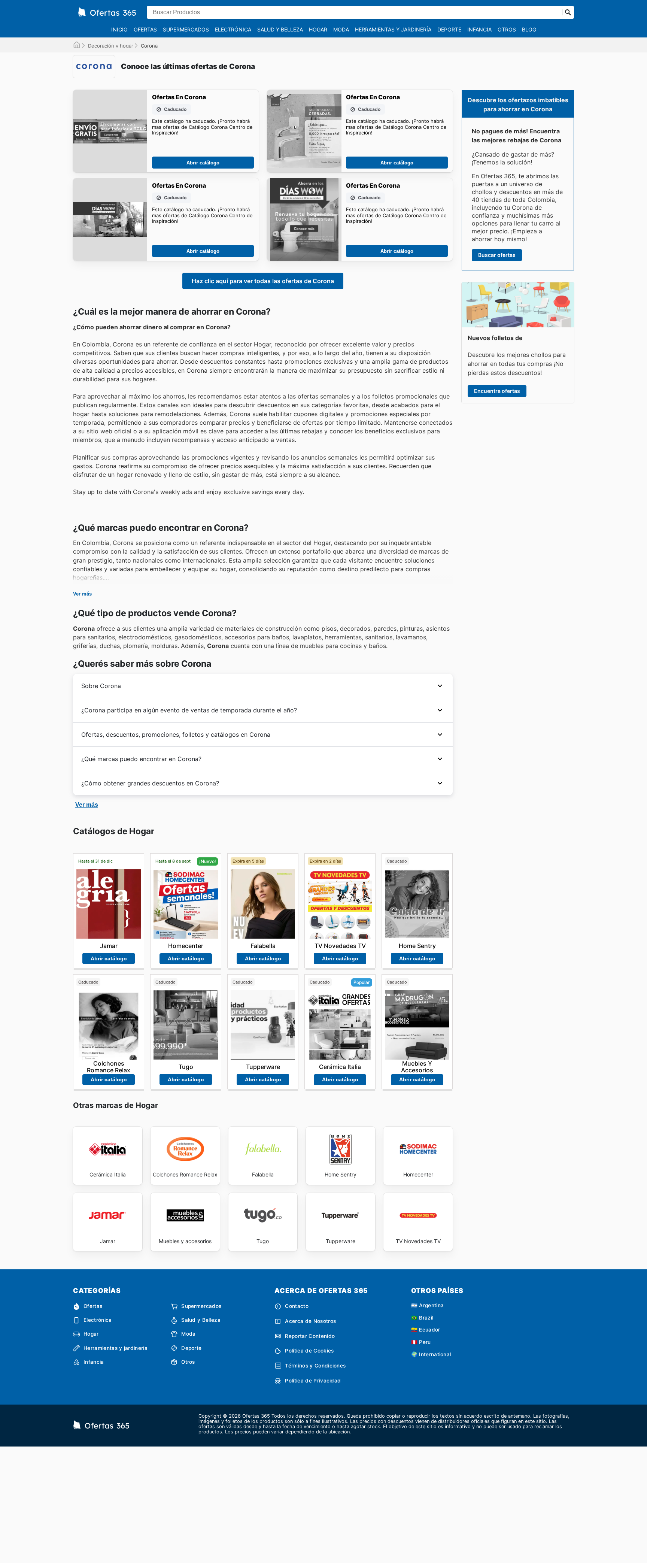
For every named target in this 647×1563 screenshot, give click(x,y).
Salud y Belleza (280, 29)
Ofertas (145, 29)
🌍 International (431, 1354)
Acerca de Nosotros (310, 1321)
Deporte (449, 29)
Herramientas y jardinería (393, 29)
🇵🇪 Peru (421, 1342)
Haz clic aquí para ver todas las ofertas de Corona (263, 281)
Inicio (119, 29)
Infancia (479, 29)
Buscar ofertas (497, 255)
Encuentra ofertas (497, 391)
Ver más (82, 594)
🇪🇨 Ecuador (425, 1330)
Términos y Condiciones (315, 1366)
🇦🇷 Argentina (427, 1305)
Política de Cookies (309, 1351)
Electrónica (233, 29)
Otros (507, 29)
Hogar (318, 29)
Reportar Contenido (310, 1336)
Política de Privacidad (313, 1381)
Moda (341, 29)
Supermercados (186, 29)
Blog (529, 29)
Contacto (297, 1306)
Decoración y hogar (110, 46)
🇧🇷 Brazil (422, 1318)
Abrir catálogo (202, 163)
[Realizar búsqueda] (568, 12)
